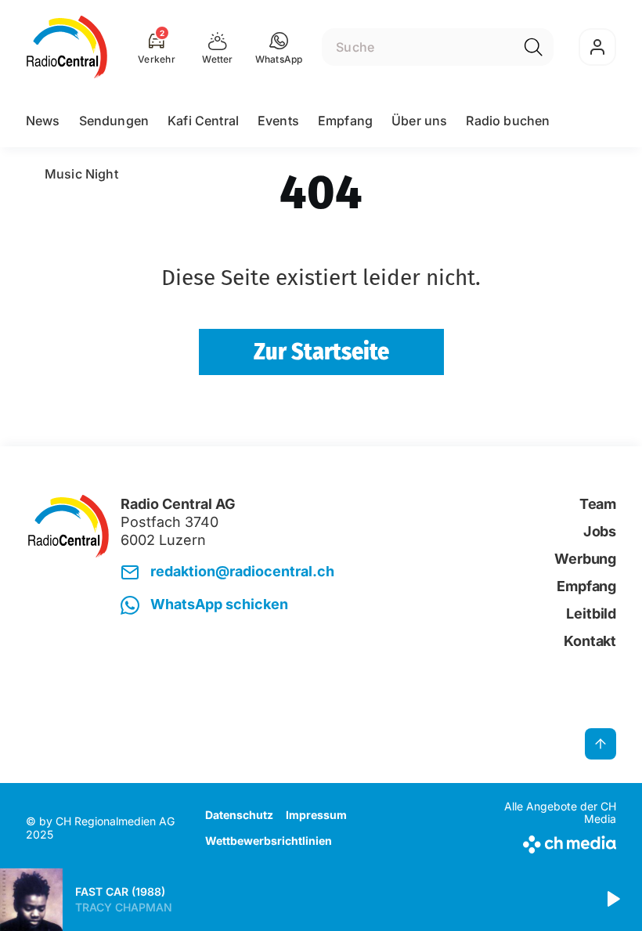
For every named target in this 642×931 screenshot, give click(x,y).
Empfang (345, 120)
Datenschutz (239, 814)
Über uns (419, 120)
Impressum (316, 814)
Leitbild (591, 613)
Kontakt (590, 641)
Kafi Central (203, 120)
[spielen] (612, 899)
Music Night (81, 174)
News (43, 120)
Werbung (585, 558)
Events (278, 120)
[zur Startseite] (67, 47)
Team (597, 504)
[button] (279, 47)
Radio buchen (508, 120)
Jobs (599, 531)
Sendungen (114, 120)
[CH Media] (547, 841)
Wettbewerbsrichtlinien (268, 840)
